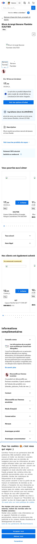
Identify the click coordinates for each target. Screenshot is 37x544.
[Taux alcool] (30, 236)
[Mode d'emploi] (30, 409)
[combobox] (18, 8)
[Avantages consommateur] (30, 439)
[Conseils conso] (30, 339)
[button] (19, 3)
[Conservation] (30, 416)
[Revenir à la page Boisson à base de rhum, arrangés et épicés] (2, 18)
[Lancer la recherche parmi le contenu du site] (33, 8)
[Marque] (30, 424)
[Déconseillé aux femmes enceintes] (30, 401)
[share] (33, 34)
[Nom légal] (30, 243)
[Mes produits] (24, 3)
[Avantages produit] (30, 431)
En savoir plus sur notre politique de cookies (18, 502)
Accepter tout (18, 531)
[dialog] (18, 493)
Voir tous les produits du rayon (15, 142)
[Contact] (30, 393)
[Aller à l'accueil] (3, 3)
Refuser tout (18, 536)
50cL (4, 29)
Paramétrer (18, 541)
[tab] (5, 64)
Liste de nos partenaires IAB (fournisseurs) (17, 524)
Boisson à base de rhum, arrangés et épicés (17, 18)
